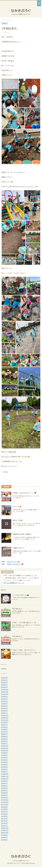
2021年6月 (4, 727)
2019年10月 (4, 750)
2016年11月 (4, 830)
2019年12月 (4, 746)
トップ (21, 850)
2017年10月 (4, 804)
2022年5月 (4, 703)
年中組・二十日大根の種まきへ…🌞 (24, 622)
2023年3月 (4, 682)
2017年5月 (4, 816)
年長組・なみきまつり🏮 (15, 564)
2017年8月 (4, 809)
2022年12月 (4, 689)
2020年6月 (4, 736)
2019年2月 (4, 769)
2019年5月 (4, 762)
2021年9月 (4, 722)
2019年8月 (4, 755)
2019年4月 (4, 764)
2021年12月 (4, 715)
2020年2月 (4, 741)
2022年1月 (4, 713)
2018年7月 (4, 783)
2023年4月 (4, 680)
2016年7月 (4, 837)
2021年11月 (4, 717)
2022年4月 (4, 706)
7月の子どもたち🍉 (13, 562)
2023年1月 (4, 687)
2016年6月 (4, 839)
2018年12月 (4, 774)
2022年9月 (4, 696)
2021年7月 (4, 724)
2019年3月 (4, 767)
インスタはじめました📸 (20, 595)
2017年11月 (4, 802)
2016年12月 (4, 828)
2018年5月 (4, 788)
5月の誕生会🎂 (17, 609)
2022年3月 (4, 708)
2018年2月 (4, 795)
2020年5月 (4, 739)
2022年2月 (4, 710)
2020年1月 (4, 743)
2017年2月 (4, 823)
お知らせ (5, 472)
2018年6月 (4, 786)
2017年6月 (4, 814)
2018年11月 (4, 776)
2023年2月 (4, 685)
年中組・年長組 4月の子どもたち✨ (24, 650)
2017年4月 (4, 818)
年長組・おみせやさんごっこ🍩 (24, 493)
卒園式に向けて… (19, 548)
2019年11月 (4, 748)
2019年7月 (4, 757)
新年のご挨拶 (18, 520)
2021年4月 (4, 732)
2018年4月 (4, 790)
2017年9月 (4, 807)
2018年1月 (4, 797)
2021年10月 (4, 720)
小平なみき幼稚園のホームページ (13, 583)
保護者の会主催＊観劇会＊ (23, 534)
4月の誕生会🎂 (17, 636)
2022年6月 (4, 701)
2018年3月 (4, 793)
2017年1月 (4, 825)
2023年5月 (4, 678)
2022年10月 (4, 694)
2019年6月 (4, 760)
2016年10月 (4, 832)
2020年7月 (4, 734)
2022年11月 (4, 692)
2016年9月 (4, 835)
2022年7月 (4, 699)
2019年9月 (4, 753)
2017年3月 (4, 821)
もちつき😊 (17, 507)
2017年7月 (4, 811)
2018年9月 (4, 781)
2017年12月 (4, 800)
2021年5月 (4, 729)
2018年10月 (4, 778)
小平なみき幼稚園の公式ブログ (21, 860)
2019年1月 (4, 771)
